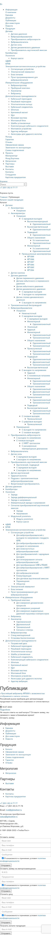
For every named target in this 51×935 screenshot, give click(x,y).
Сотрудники (10, 174)
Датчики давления (19, 33)
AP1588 (30, 259)
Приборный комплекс (20, 88)
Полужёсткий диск (19, 643)
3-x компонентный (41, 248)
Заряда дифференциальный (24, 497)
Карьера (9, 15)
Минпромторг (11, 155)
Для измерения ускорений (28, 608)
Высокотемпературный (37, 221)
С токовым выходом (31, 416)
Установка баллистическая (23, 637)
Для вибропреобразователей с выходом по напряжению (30, 544)
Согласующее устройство (22, 69)
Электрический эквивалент (23, 71)
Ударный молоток (19, 475)
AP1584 (30, 270)
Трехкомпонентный (41, 337)
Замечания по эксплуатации (18, 147)
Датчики (9, 31)
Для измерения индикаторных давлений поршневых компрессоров (32, 612)
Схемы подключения (14, 150)
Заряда (14, 494)
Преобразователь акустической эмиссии (29, 50)
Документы (10, 17)
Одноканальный (23, 621)
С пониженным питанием (38, 375)
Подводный (32, 232)
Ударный (31, 329)
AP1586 (30, 264)
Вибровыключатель (19, 42)
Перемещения (22, 427)
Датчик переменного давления (30, 278)
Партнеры (9, 163)
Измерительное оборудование (19, 82)
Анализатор (16, 90)
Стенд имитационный (20, 635)
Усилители (10, 55)
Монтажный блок (18, 120)
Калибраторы (11, 52)
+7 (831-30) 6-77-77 (9, 187)
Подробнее (5, 709)
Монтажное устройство (21, 128)
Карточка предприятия (15, 177)
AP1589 (30, 256)
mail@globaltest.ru (14, 810)
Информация (11, 9)
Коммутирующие (23, 575)
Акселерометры (18, 213)
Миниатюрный (33, 245)
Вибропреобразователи (21, 36)
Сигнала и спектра (24, 629)
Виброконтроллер (19, 85)
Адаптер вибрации (19, 131)
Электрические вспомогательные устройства (25, 66)
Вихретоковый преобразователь (25, 483)
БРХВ (7, 63)
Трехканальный (23, 627)
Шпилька (15, 109)
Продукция (10, 28)
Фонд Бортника (12, 158)
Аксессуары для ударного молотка (26, 134)
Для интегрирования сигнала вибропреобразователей (29, 560)
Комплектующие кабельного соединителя (29, 125)
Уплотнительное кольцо (21, 104)
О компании (10, 12)
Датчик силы (16, 44)
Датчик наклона (18, 272)
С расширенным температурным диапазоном (34, 447)
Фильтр (8, 136)
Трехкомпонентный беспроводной (26, 305)
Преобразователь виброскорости (25, 39)
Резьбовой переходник (21, 101)
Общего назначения (36, 237)
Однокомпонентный (41, 224)
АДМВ (8, 61)
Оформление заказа (14, 144)
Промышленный (34, 348)
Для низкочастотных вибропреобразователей (27, 550)
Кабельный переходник (21, 98)
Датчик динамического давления (25, 47)
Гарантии (9, 139)
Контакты (9, 169)
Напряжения (22, 513)
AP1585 (30, 267)
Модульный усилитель (21, 516)
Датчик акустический (20, 472)
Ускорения (21, 210)
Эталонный (32, 326)
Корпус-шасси (17, 58)
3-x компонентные (41, 240)
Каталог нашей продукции (11, 199)
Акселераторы (17, 207)
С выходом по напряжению (34, 294)
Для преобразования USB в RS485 (31, 564)
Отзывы (8, 142)
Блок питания (17, 74)
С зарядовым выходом (32, 218)
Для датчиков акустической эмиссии (32, 578)
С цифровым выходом (32, 421)
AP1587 (30, 261)
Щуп (13, 115)
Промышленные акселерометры (36, 253)
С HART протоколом (31, 443)
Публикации (10, 20)
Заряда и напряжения (21, 500)
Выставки (9, 166)
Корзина (3, 181)
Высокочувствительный (37, 226)
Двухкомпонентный (41, 362)
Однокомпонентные (41, 234)
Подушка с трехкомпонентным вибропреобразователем (24, 479)
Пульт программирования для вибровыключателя (24, 78)
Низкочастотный (29, 313)
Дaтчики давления (13, 486)
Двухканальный (23, 624)
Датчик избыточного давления (29, 286)
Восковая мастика (19, 117)
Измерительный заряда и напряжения (28, 502)
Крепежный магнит (19, 112)
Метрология (10, 161)
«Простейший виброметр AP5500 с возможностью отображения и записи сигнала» (22, 694)
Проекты (9, 152)
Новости (9, 25)
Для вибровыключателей (27, 573)
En (1, 4)
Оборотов (20, 583)
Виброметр (16, 93)
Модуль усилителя (24, 518)
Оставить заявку (7, 717)
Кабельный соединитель (22, 106)
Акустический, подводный (27, 464)
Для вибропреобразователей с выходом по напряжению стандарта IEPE (32, 538)
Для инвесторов (12, 23)
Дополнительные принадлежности (20, 96)
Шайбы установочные (20, 123)
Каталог (8, 749)
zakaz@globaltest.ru (9, 816)
